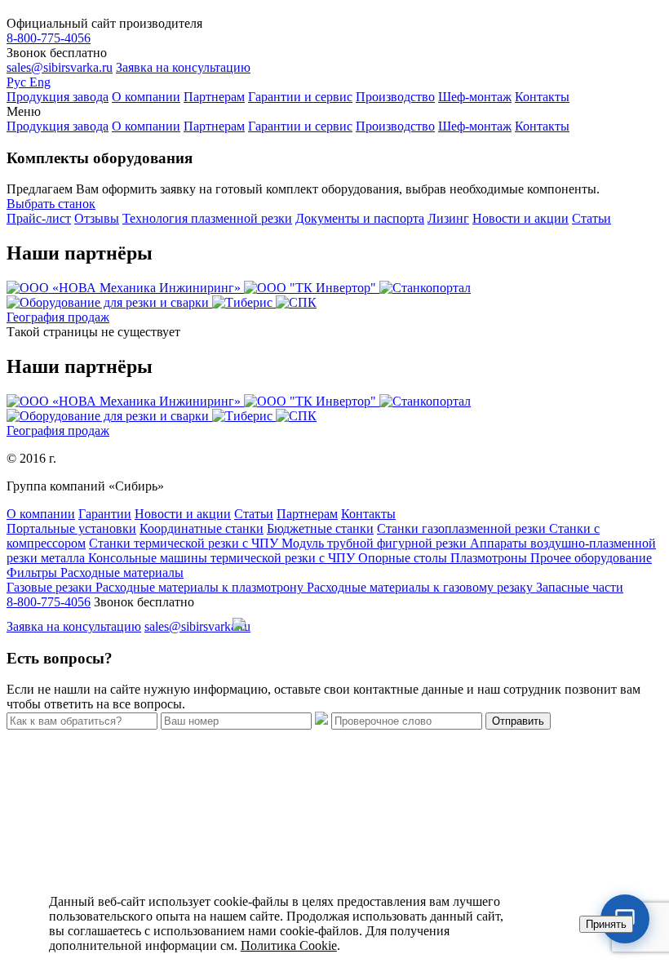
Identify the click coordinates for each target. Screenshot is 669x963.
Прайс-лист (39, 218)
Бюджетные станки (320, 528)
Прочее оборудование (591, 558)
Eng (40, 82)
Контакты (542, 97)
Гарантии (104, 514)
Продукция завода (58, 97)
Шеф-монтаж (475, 97)
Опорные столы (404, 558)
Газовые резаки (51, 587)
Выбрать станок (51, 204)
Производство (395, 97)
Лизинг (448, 218)
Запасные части (579, 587)
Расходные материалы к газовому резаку (421, 587)
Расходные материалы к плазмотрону (201, 587)
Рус (18, 82)
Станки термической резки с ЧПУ (185, 543)
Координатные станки (202, 528)
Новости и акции (520, 218)
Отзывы (96, 218)
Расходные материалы (122, 572)
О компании (146, 97)
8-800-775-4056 (49, 38)
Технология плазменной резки (207, 218)
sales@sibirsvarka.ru (60, 67)
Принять (606, 924)
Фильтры (33, 572)
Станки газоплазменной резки (463, 528)
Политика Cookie (289, 945)
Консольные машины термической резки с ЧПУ (223, 558)
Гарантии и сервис (300, 97)
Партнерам (214, 97)
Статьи (591, 218)
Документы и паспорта (359, 218)
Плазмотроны (490, 558)
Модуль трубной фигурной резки (375, 543)
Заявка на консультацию (183, 67)
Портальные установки (71, 528)
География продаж (58, 317)
